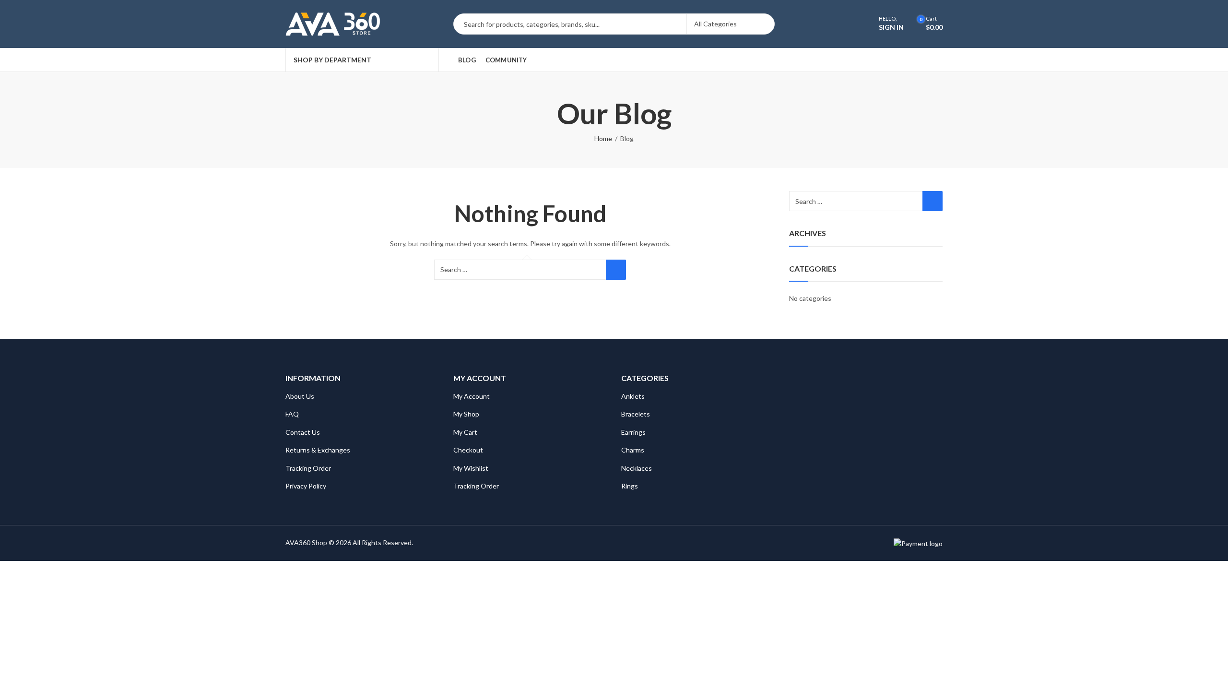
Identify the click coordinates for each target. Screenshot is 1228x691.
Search (762, 24)
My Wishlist (470, 468)
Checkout (468, 450)
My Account (471, 396)
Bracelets (635, 414)
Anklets (633, 396)
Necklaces (636, 468)
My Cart (465, 432)
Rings (629, 486)
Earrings (633, 432)
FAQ (292, 414)
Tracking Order (308, 468)
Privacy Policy (305, 486)
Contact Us (302, 432)
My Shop (466, 414)
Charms (632, 450)
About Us (299, 396)
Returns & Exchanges (317, 450)
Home (603, 138)
